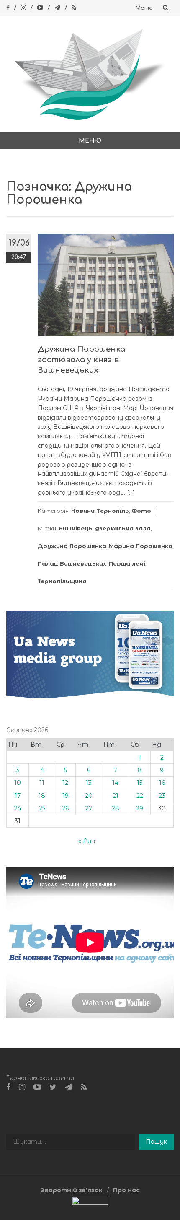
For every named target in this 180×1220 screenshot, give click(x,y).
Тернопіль (113, 510)
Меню (144, 8)
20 (89, 795)
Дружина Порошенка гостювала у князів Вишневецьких (81, 359)
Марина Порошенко (140, 546)
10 (17, 783)
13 (89, 783)
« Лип (86, 841)
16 (162, 783)
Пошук (156, 1141)
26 (65, 808)
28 (115, 808)
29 (139, 808)
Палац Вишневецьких (72, 563)
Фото (141, 510)
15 (139, 783)
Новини (83, 510)
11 (41, 783)
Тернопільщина (62, 581)
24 (17, 808)
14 (115, 783)
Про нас (126, 1190)
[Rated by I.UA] (90, 1202)
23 (162, 795)
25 (42, 808)
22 (139, 795)
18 (42, 795)
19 (65, 795)
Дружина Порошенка (72, 546)
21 (115, 795)
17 (18, 795)
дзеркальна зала (123, 528)
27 (89, 808)
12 (65, 783)
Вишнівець (76, 528)
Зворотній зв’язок (72, 1190)
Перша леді (127, 563)
